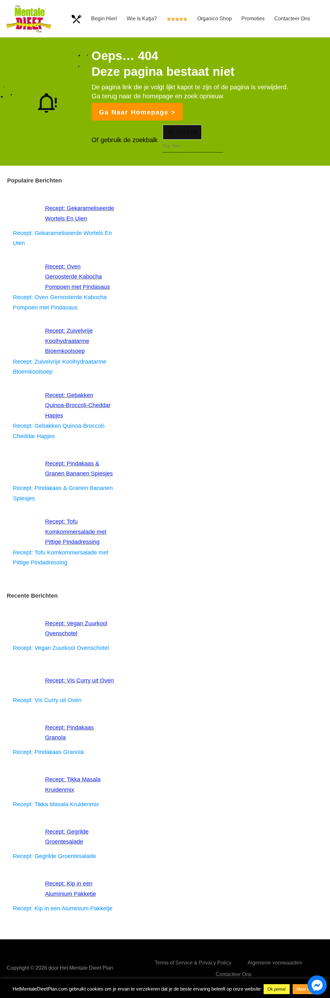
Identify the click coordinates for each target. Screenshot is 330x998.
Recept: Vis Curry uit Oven (79, 680)
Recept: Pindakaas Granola (48, 752)
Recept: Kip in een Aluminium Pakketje (62, 908)
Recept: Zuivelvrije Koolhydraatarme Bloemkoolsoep (69, 341)
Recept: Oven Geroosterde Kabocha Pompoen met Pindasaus (77, 276)
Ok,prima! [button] (276, 989)
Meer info (305, 989)
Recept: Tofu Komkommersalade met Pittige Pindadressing (75, 531)
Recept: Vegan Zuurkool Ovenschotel (61, 648)
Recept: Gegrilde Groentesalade (54, 856)
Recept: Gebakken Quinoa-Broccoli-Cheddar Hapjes (78, 405)
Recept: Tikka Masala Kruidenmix (56, 804)
